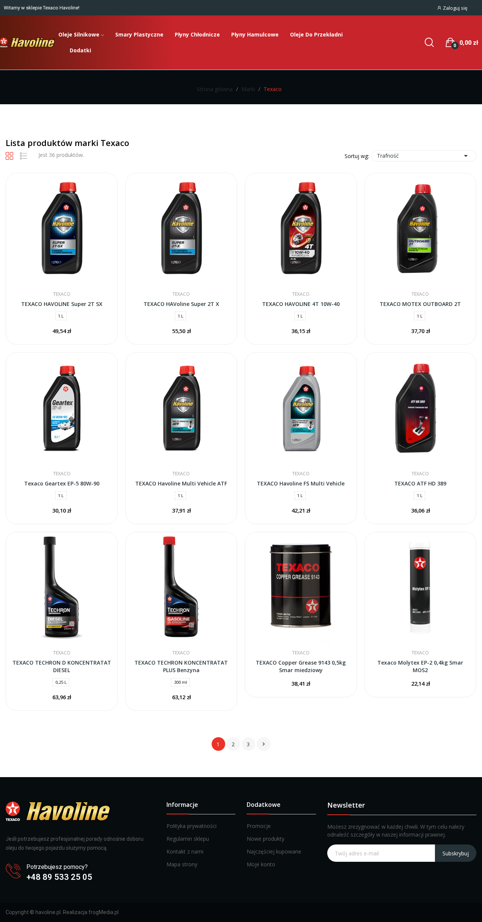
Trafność (423, 155)
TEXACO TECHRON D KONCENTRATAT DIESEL (61, 666)
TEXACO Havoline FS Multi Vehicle (301, 483)
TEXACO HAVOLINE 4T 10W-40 (301, 303)
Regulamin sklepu (187, 838)
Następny (263, 744)
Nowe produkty (265, 838)
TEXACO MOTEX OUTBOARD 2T (420, 303)
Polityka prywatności (191, 825)
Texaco (61, 294)
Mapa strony (181, 864)
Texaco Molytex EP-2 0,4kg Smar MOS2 (420, 666)
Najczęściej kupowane (274, 851)
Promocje (259, 825)
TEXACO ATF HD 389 (420, 483)
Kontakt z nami (184, 851)
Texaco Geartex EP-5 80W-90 (61, 483)
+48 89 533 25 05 (59, 877)
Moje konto (261, 864)
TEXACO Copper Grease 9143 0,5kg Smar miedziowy (301, 666)
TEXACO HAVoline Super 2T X (181, 303)
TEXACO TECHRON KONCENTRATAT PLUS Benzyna (181, 666)
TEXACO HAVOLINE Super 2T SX (61, 303)
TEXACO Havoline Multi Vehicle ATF (181, 483)
